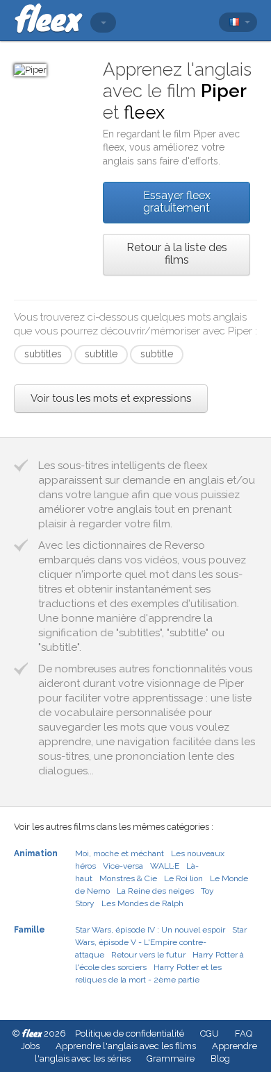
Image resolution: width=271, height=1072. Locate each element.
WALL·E (164, 866)
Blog (220, 1058)
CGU (209, 1033)
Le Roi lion (183, 878)
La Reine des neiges (155, 891)
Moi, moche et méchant (119, 853)
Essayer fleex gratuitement (177, 201)
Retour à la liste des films (176, 253)
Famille (29, 930)
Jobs (30, 1046)
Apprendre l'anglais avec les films (126, 1046)
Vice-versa (123, 866)
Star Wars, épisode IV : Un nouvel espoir (150, 930)
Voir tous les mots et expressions (111, 398)
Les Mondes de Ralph (142, 903)
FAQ (243, 1033)
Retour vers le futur (148, 955)
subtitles (43, 353)
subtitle (101, 353)
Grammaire (171, 1058)
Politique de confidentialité (129, 1033)
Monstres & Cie (128, 878)
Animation (36, 853)
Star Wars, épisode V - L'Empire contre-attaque (161, 942)
